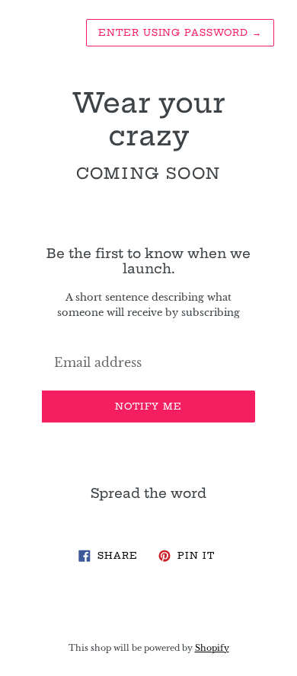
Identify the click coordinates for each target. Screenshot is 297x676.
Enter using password (180, 32)
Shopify (212, 648)
